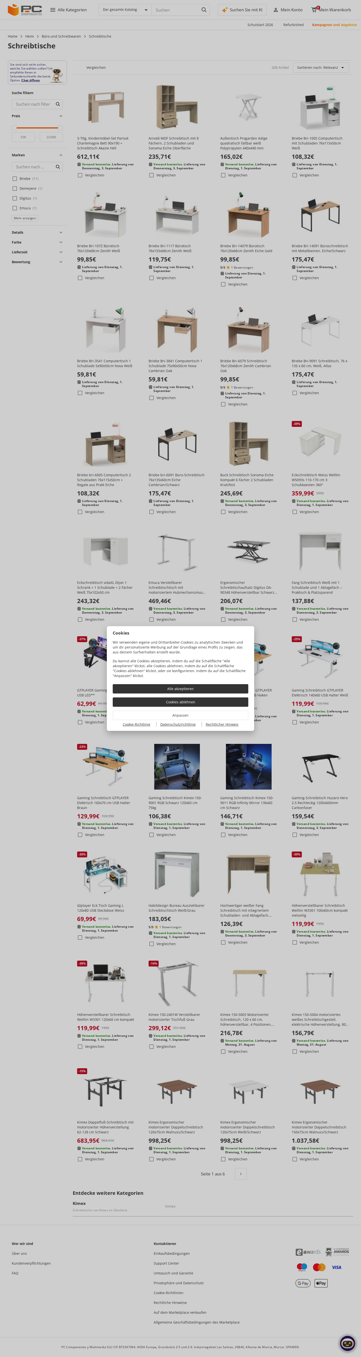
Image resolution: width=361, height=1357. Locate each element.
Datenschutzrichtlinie (178, 724)
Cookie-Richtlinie (136, 724)
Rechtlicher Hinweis (222, 724)
